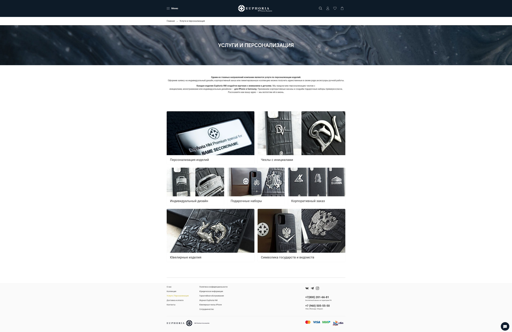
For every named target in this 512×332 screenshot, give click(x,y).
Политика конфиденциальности (213, 287)
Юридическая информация (211, 291)
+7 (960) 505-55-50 (317, 305)
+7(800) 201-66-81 (317, 297)
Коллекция (171, 291)
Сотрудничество (206, 309)
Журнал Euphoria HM (208, 300)
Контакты (171, 305)
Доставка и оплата (175, 300)
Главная (171, 21)
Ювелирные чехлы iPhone (210, 305)
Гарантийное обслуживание (211, 296)
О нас (169, 287)
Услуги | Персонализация (178, 296)
